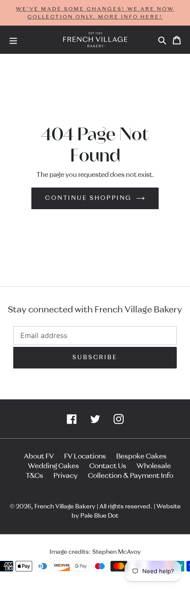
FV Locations (85, 456)
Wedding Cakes (53, 466)
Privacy (65, 475)
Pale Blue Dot (99, 516)
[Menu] (13, 39)
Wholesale (154, 466)
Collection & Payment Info (130, 475)
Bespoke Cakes (141, 456)
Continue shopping (88, 198)
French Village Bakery (64, 507)
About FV (39, 456)
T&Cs (34, 475)
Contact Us (107, 466)
